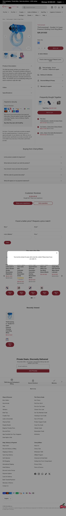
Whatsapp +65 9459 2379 (48, 2)
